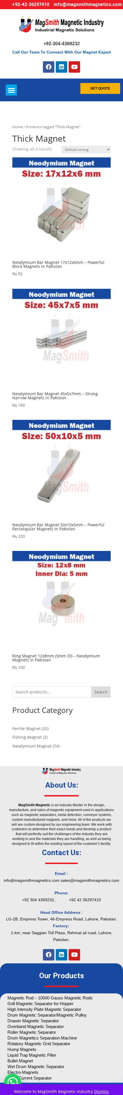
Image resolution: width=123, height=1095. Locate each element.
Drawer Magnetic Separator (33, 1020)
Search (101, 692)
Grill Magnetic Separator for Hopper (40, 1003)
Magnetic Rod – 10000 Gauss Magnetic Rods (50, 997)
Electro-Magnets (22, 1072)
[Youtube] (74, 67)
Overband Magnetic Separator (35, 1026)
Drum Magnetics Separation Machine (42, 1037)
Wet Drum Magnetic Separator (35, 1066)
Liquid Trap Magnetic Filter (31, 1055)
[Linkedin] (61, 67)
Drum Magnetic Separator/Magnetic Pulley (47, 1015)
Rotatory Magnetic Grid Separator (38, 1043)
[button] (11, 90)
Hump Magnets (21, 1049)
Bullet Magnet (20, 1060)
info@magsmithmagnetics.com (88, 4)
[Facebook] (48, 67)
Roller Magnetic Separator (31, 1032)
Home (17, 126)
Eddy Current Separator (29, 1078)
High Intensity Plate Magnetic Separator (44, 1009)
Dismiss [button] (101, 1091)
